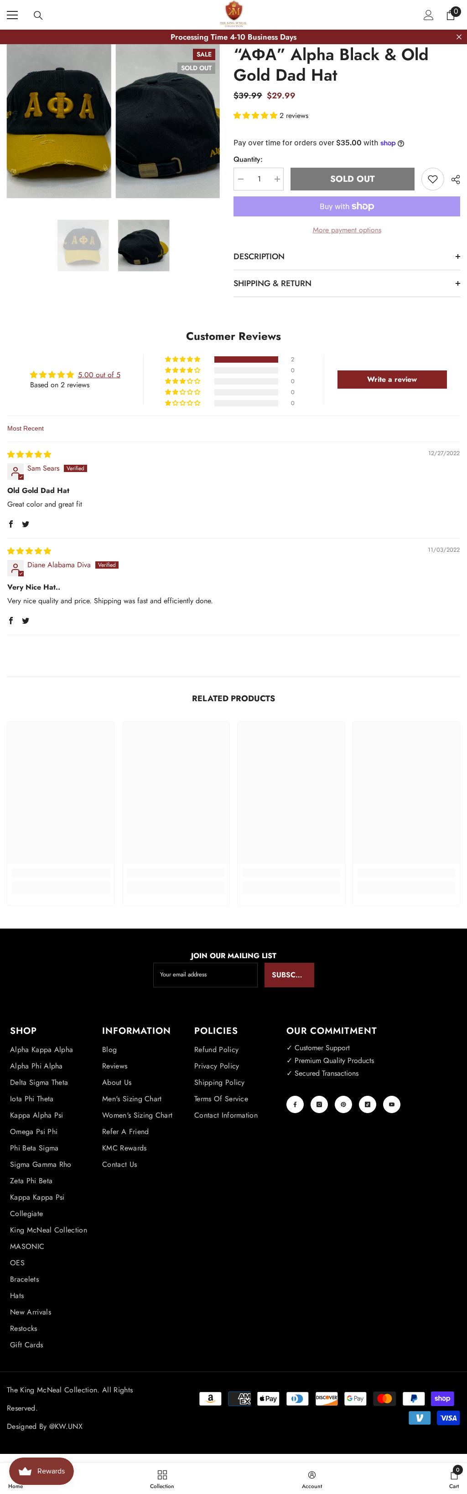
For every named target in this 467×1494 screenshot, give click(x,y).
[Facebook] (295, 1104)
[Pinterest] (343, 1104)
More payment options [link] (347, 230)
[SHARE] (452, 179)
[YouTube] (391, 1104)
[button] (257, 115)
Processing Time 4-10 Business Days (233, 36)
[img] (29, 454)
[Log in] (429, 15)
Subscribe (291, 975)
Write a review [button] (392, 379)
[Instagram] (319, 1104)
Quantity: (248, 159)
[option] (83, 245)
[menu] (12, 15)
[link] (61, 872)
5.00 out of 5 (99, 375)
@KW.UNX (66, 1426)
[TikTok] (367, 1104)
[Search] (38, 15)
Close (459, 37)
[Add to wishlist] (432, 179)
